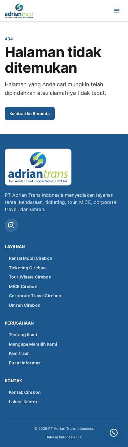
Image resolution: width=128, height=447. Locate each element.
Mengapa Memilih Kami (33, 344)
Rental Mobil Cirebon (30, 258)
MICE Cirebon (23, 286)
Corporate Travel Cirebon (35, 295)
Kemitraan (19, 353)
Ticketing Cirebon (27, 267)
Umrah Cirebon (24, 305)
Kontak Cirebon (25, 392)
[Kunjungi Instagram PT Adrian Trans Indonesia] (11, 225)
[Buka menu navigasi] (116, 10)
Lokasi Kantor (23, 401)
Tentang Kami (23, 334)
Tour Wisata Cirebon (30, 276)
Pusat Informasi (25, 362)
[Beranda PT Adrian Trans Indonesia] (24, 11)
